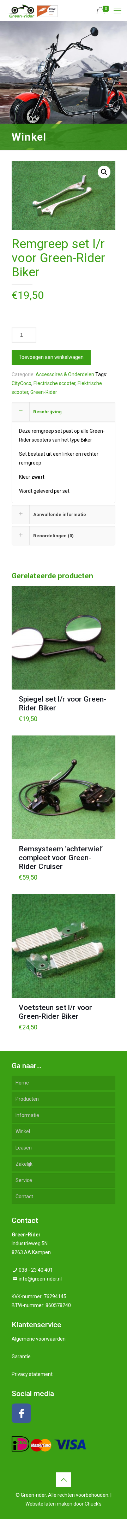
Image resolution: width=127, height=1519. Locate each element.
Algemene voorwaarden (39, 1339)
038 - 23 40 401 (36, 1270)
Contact (24, 1196)
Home (22, 1083)
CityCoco (21, 383)
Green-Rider (43, 392)
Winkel (23, 1131)
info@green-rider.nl (40, 1279)
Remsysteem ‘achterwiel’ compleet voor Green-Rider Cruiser (61, 858)
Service (24, 1180)
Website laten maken (48, 1504)
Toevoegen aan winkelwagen (51, 357)
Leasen (24, 1148)
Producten (27, 1099)
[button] (104, 172)
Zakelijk (24, 1164)
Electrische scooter (54, 383)
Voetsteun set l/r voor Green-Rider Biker (55, 1012)
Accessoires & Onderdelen (65, 374)
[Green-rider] (31, 10)
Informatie (27, 1115)
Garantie (21, 1356)
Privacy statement (32, 1374)
